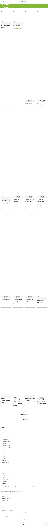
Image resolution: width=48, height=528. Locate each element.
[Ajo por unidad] (30, 54)
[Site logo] (21, 1)
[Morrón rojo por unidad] (6, 15)
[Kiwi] (42, 54)
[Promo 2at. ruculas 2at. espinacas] (42, 152)
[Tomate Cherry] (18, 15)
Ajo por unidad (29, 103)
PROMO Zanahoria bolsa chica (5, 400)
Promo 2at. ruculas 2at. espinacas (40, 201)
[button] (6, 23)
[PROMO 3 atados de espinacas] (30, 152)
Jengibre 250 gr (5, 200)
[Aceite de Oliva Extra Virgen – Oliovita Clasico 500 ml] (18, 351)
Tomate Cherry (17, 25)
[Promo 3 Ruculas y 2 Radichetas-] (6, 251)
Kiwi (38, 103)
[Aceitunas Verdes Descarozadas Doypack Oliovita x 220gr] (42, 351)
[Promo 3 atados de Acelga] (18, 251)
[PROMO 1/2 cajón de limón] (30, 351)
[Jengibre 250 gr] (6, 152)
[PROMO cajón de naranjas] (42, 251)
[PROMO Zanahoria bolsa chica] (6, 351)
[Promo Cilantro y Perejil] (30, 251)
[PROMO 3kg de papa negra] (18, 152)
